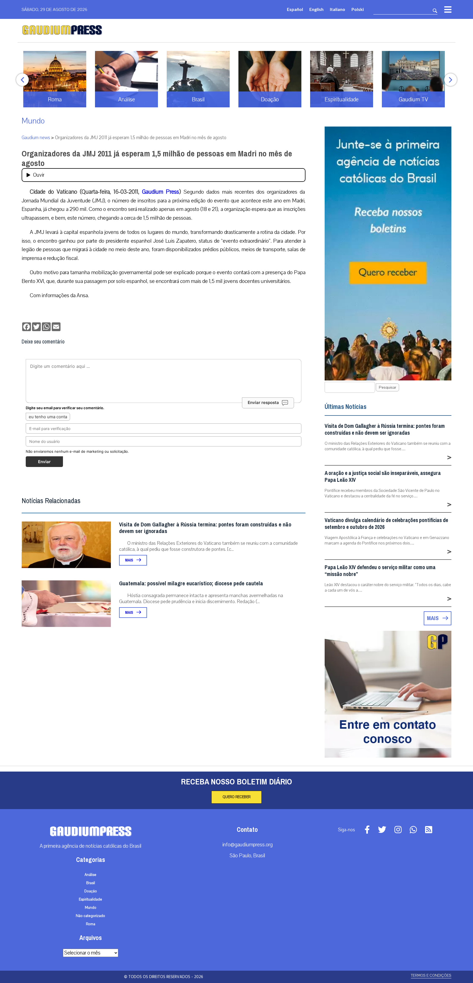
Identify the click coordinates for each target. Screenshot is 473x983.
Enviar (44, 461)
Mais (129, 560)
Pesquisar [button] (387, 387)
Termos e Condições (431, 975)
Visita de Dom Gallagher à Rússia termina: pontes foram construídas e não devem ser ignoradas (205, 528)
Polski (357, 9)
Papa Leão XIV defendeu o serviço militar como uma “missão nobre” (380, 571)
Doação (90, 891)
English (316, 9)
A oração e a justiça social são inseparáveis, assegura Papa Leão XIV (383, 476)
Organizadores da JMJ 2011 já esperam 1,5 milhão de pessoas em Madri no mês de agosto (157, 158)
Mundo (33, 121)
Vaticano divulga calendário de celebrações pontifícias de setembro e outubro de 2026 (386, 524)
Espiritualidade (90, 899)
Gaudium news (36, 137)
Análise (90, 874)
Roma (90, 924)
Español (295, 9)
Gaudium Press (160, 192)
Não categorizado (90, 915)
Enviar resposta (263, 402)
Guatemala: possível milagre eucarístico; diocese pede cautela (191, 583)
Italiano (337, 9)
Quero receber (236, 797)
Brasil (90, 883)
